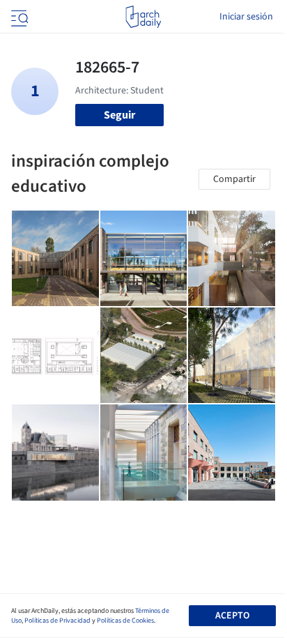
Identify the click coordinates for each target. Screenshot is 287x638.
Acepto (232, 616)
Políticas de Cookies (125, 620)
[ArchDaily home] (143, 17)
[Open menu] (18, 16)
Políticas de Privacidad (57, 620)
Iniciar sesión (246, 17)
